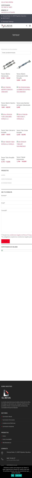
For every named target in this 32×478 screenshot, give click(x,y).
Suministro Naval (7, 416)
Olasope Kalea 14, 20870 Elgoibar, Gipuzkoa (14, 16)
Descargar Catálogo (7, 21)
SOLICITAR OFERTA (7, 2)
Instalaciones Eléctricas (9, 423)
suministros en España (8, 12)
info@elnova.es (12, 465)
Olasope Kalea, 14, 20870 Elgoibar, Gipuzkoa (18, 452)
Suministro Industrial (8, 426)
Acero (4, 436)
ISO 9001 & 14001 (6, 7)
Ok (12, 475)
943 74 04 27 (6, 18)
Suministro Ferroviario (9, 420)
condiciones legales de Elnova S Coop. (20, 235)
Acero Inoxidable (7, 439)
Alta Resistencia (7, 442)
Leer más (18, 475)
